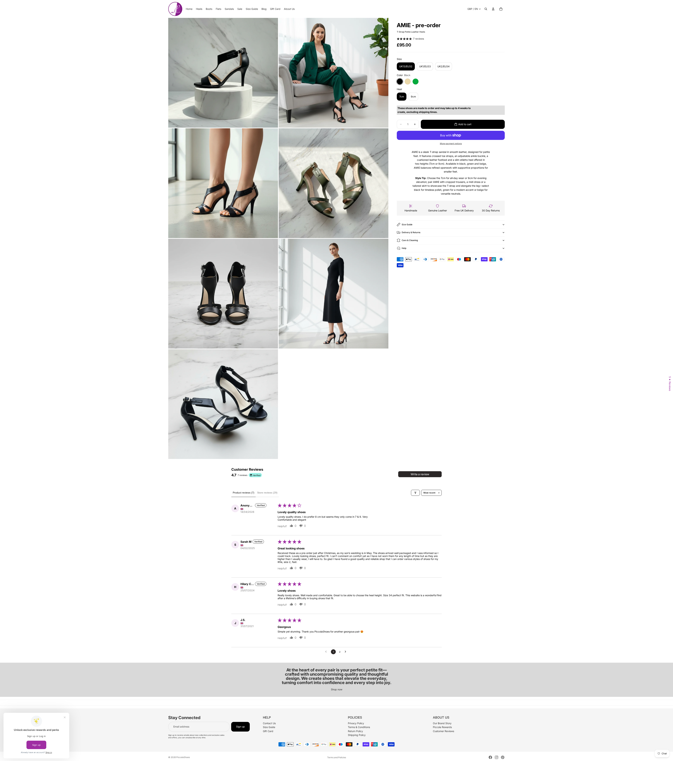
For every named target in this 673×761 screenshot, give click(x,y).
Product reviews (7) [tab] (243, 492)
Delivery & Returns (411, 232)
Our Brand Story (442, 723)
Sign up (240, 726)
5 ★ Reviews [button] (669, 383)
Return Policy (355, 731)
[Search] (486, 9)
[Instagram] (496, 757)
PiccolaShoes (183, 757)
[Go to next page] (346, 651)
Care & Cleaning (410, 240)
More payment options (451, 143)
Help (404, 248)
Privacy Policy (356, 723)
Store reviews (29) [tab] (267, 492)
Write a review (420, 474)
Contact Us (269, 723)
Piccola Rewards (442, 727)
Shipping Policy (357, 734)
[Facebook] (490, 757)
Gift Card (268, 731)
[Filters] (415, 493)
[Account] (493, 9)
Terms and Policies (336, 757)
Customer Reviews (443, 731)
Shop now (336, 689)
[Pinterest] (503, 757)
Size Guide (407, 224)
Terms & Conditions (359, 727)
